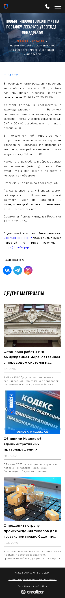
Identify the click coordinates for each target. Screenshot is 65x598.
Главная (22, 41)
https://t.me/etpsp (16, 247)
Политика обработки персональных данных (32, 579)
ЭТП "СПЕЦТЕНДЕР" (18, 238)
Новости (38, 41)
